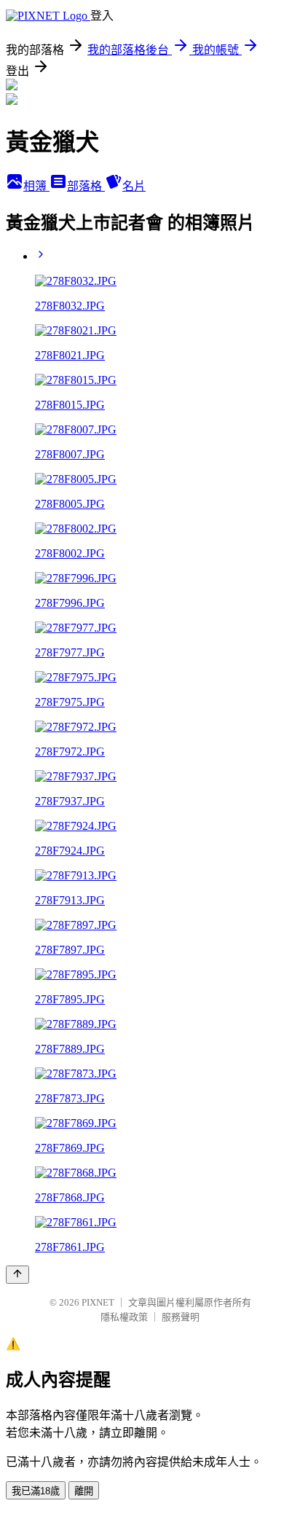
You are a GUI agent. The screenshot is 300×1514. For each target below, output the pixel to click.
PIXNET (98, 1302)
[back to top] (17, 1275)
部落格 (86, 186)
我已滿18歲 (36, 1491)
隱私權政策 (124, 1316)
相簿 (36, 186)
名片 (134, 186)
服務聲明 (181, 1316)
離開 (83, 1491)
